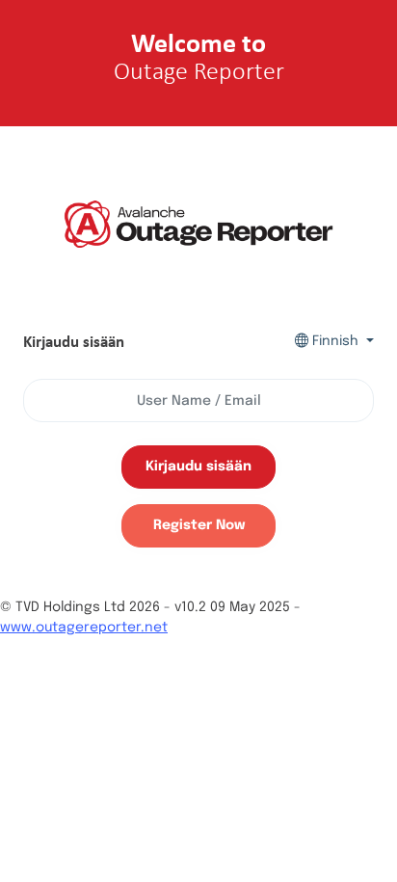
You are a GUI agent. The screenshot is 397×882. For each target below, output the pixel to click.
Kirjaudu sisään (198, 466)
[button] (334, 342)
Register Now (199, 525)
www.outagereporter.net (84, 627)
